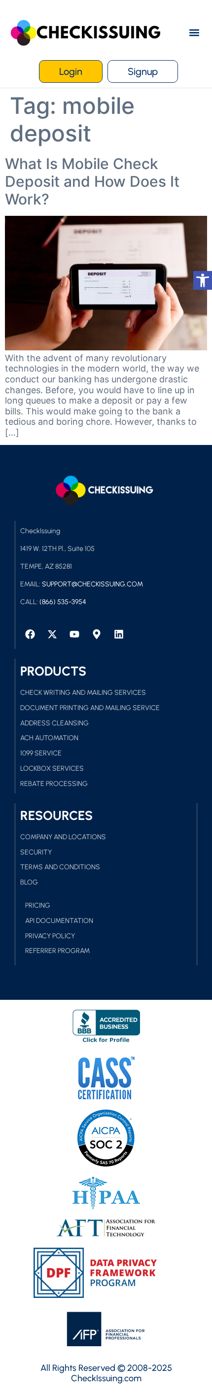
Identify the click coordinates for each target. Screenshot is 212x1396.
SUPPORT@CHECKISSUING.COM (92, 584)
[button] (194, 33)
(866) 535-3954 (62, 602)
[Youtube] (74, 634)
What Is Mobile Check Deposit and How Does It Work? (92, 181)
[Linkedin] (119, 634)
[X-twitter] (52, 634)
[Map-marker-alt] (96, 634)
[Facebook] (30, 634)
